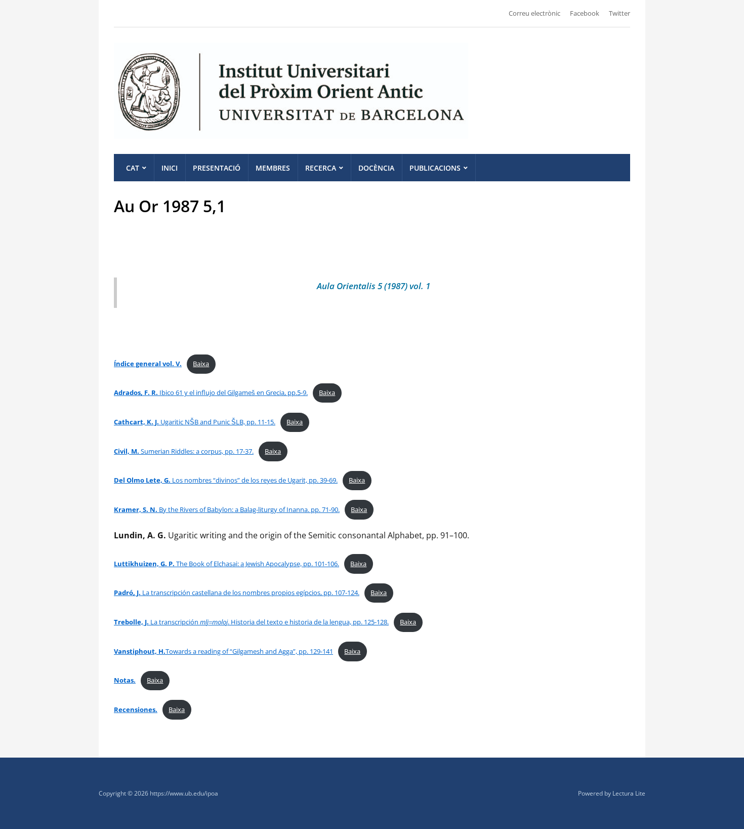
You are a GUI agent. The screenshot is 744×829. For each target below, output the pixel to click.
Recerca (320, 168)
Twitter (619, 13)
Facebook (584, 13)
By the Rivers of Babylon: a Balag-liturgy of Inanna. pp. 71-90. (227, 509)
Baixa (201, 363)
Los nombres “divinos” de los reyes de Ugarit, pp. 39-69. (226, 480)
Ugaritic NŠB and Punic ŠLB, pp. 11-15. (194, 421)
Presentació (216, 168)
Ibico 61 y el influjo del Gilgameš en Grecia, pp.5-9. (211, 392)
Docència (376, 168)
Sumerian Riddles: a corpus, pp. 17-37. (184, 451)
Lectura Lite (628, 793)
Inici (169, 168)
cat (132, 168)
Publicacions (435, 168)
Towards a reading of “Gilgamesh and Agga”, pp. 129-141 (223, 651)
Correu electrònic (534, 13)
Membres (273, 168)
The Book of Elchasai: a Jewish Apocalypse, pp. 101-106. (226, 563)
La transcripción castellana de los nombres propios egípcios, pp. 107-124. (236, 592)
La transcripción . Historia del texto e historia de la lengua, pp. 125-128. (251, 621)
